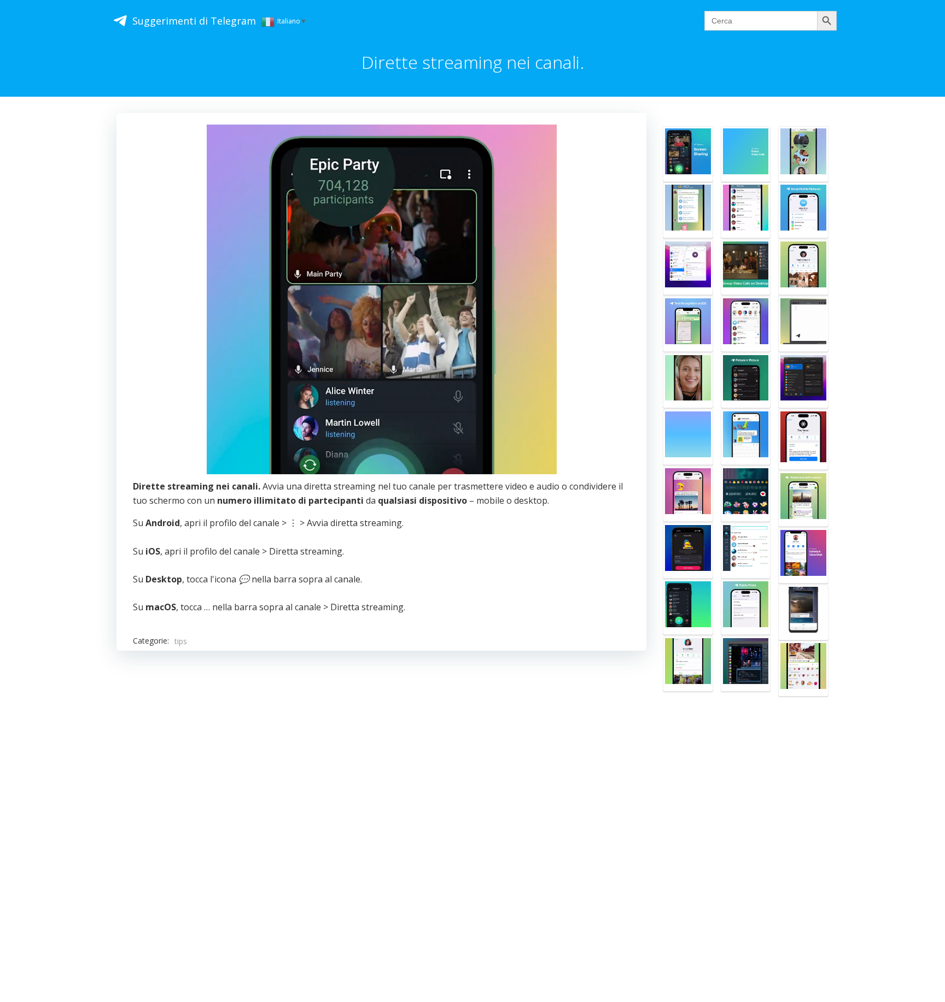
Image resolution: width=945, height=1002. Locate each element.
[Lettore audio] (688, 210)
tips (180, 641)
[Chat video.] (746, 154)
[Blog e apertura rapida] (803, 324)
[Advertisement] (381, 796)
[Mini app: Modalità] (803, 439)
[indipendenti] (746, 437)
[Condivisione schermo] (688, 154)
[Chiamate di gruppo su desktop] (746, 267)
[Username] (746, 210)
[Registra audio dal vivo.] (688, 607)
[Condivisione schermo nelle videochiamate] (688, 380)
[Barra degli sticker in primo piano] (803, 668)
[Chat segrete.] (688, 663)
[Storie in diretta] (746, 324)
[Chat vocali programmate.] (803, 555)
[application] (382, 299)
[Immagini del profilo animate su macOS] (688, 267)
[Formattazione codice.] (746, 663)
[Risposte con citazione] (803, 498)
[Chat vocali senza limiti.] (688, 437)
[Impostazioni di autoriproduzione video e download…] (803, 612)
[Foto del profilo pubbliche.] (746, 607)
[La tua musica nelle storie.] (746, 494)
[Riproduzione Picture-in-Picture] (746, 380)
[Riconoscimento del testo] (688, 324)
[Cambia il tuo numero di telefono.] (803, 380)
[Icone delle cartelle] (746, 550)
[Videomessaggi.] (803, 154)
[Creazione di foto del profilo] (803, 210)
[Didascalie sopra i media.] (688, 494)
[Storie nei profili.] (803, 267)
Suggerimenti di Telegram (194, 20)
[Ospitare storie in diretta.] (688, 550)
